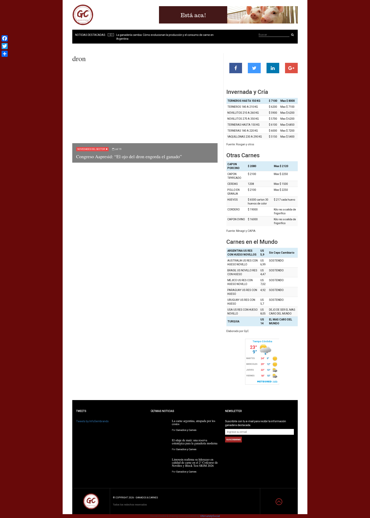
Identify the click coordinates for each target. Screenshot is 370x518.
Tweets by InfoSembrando (92, 421)
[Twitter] (4, 46)
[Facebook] (4, 38)
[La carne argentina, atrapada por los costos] (160, 425)
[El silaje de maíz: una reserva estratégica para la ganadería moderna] (160, 445)
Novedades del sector (91, 149)
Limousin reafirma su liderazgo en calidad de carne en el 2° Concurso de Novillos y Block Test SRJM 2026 (195, 462)
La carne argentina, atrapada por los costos (193, 422)
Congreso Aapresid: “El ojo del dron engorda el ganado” (129, 156)
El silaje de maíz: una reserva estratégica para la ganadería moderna (194, 441)
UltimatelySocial (210, 516)
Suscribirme (233, 439)
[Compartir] (4, 54)
